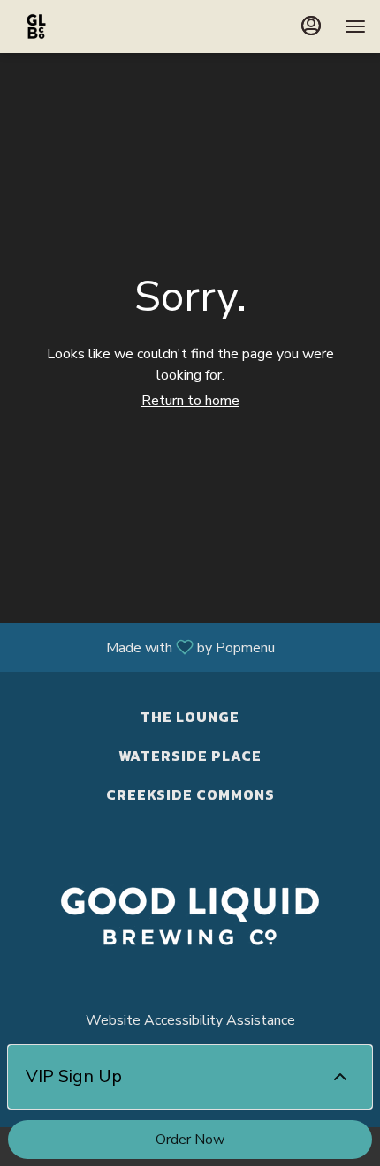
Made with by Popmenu (144, 646)
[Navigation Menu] (355, 26)
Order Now (190, 1139)
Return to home (190, 400)
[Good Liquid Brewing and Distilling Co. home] (93, 26)
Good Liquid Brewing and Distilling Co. (190, 916)
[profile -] (311, 25)
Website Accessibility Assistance (190, 1020)
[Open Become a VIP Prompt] (340, 1077)
